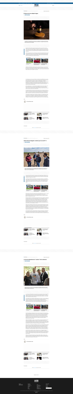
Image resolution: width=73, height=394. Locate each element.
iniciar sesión (35, 127)
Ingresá (53, 5)
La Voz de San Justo (29, 101)
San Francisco (23, 3)
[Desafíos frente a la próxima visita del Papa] (39, 118)
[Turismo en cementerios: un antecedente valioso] (26, 118)
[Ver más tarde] (24, 14)
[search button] (19, 3)
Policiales (29, 3)
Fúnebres (31, 3)
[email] (24, 53)
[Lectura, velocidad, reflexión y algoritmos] (26, 114)
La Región (26, 3)
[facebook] (24, 50)
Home (20, 3)
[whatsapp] (24, 49)
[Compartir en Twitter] (27, 142)
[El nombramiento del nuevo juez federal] (39, 114)
